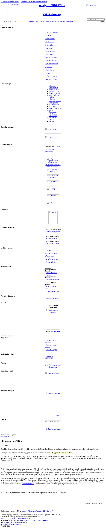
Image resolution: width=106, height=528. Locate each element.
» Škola (51, 97)
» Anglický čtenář (55, 101)
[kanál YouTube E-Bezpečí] (53, 141)
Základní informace (51, 32)
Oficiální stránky (52, 14)
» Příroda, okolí (54, 89)
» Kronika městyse (52, 118)
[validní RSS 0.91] (22, 518)
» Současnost (53, 88)
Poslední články (34, 21)
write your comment (27, 2)
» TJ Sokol (52, 106)
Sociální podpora (51, 350)
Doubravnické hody (52, 243)
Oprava (48, 250)
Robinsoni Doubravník (49, 357)
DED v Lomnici (51, 273)
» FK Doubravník (55, 108)
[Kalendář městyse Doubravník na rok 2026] (53, 412)
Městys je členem (51, 76)
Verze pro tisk (40, 511)
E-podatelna (49, 45)
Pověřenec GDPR (51, 79)
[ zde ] (58, 415)
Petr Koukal (5, 437)
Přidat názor (32, 511)
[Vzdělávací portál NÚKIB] (53, 133)
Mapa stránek (44, 21)
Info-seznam (69, 21)
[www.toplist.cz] (53, 223)
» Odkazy (52, 121)
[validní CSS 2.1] (14, 518)
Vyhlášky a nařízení (51, 64)
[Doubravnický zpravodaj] (53, 329)
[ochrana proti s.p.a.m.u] (31, 518)
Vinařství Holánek (52, 259)
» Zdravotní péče (54, 93)
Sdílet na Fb (49, 511)
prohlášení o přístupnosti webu (11, 524)
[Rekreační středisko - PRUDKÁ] (53, 173)
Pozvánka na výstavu (53, 280)
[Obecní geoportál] (53, 387)
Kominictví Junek (52, 253)
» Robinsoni (53, 114)
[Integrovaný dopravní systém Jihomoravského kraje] (53, 162)
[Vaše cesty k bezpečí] (53, 200)
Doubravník (52, 5)
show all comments (40, 2)
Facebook (60, 21)
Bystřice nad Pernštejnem (49, 150)
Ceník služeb (49, 70)
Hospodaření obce (51, 54)
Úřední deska (49, 42)
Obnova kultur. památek (50, 341)
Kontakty (48, 35)
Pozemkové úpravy (52, 298)
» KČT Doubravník (53, 111)
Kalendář (53, 21)
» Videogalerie (54, 104)
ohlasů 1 (24, 511)
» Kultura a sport (54, 91)
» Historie (52, 86)
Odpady (48, 73)
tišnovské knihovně (28, 484)
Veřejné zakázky (50, 60)
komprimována (12, 522)
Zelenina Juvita (51, 262)
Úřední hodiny (50, 39)
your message (15, 2)
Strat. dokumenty (51, 57)
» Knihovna (53, 116)
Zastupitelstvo (50, 51)
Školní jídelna (50, 256)
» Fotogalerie (53, 103)
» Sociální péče (54, 95)
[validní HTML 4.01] (5, 518)
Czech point (49, 48)
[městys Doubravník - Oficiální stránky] (13, 17)
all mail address (6, 2)
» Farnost (52, 99)
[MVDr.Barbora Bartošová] (53, 179)
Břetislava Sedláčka (53, 166)
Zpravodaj (48, 67)
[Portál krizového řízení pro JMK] (53, 205)
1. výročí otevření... (52, 238)
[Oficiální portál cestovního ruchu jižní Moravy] (53, 186)
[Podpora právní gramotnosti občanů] (53, 193)
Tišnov (58, 147)
